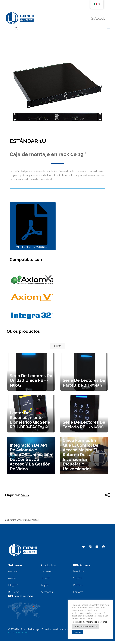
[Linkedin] (90, 547)
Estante (25, 495)
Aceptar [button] (77, 632)
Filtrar (57, 345)
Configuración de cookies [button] (85, 626)
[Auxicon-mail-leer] (104, 547)
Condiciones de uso (18, 632)
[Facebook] (97, 547)
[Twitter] (83, 547)
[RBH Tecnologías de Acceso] (19, 18)
